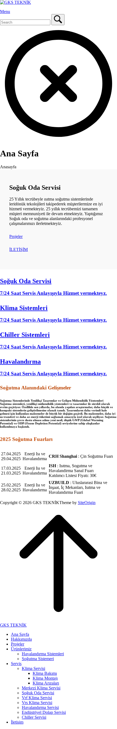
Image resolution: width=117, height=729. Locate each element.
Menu (5, 11)
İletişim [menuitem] (17, 722)
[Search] (57, 19)
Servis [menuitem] (16, 663)
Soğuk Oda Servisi (25, 281)
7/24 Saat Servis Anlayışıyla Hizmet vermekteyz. (53, 293)
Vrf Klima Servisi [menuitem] (37, 697)
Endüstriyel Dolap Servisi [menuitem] (44, 712)
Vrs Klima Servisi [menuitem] (37, 702)
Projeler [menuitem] (17, 644)
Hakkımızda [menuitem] (21, 639)
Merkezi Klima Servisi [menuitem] (41, 688)
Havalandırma (20, 361)
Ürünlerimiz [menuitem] (21, 649)
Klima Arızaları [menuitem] (46, 683)
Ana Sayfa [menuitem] (20, 634)
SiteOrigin (87, 502)
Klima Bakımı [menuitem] (45, 673)
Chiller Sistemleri (25, 334)
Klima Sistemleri (24, 307)
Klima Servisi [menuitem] (33, 668)
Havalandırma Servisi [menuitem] (40, 707)
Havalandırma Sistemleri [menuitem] (43, 653)
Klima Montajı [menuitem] (45, 678)
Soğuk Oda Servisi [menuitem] (38, 693)
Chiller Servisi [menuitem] (34, 717)
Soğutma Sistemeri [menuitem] (38, 658)
